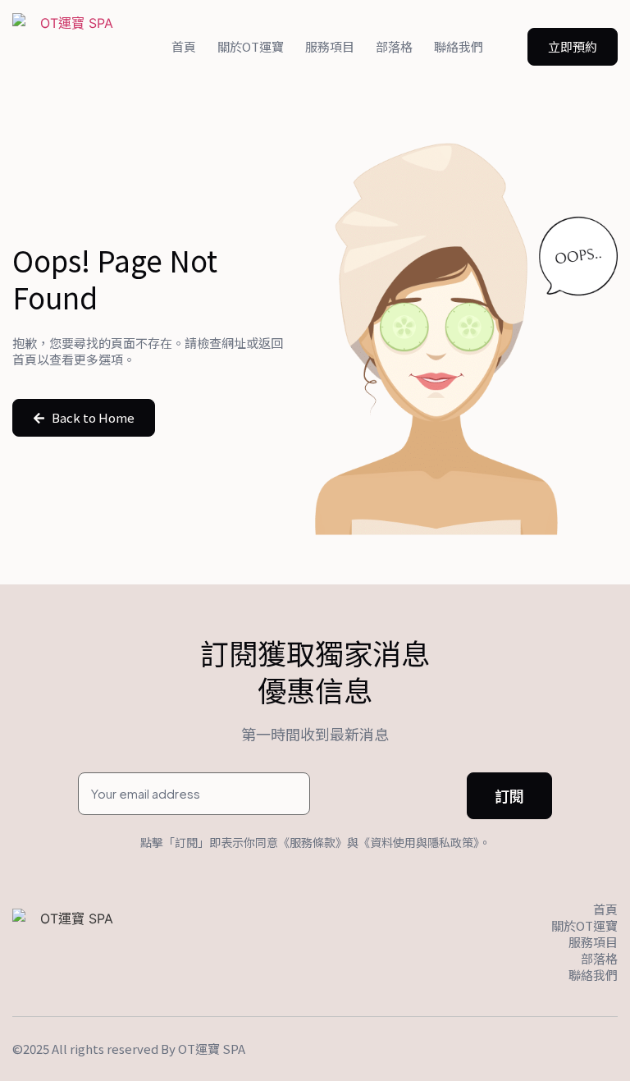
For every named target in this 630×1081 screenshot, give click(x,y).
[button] (572, 47)
